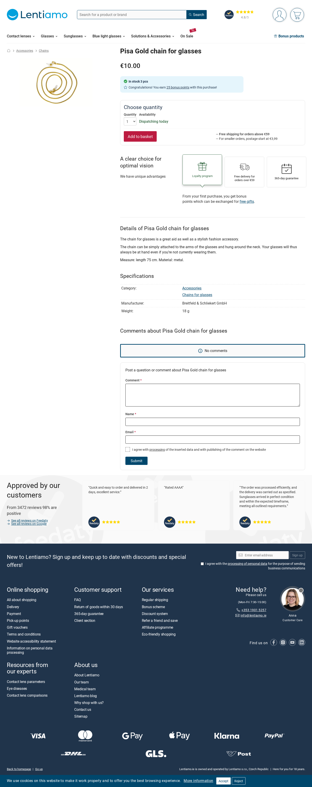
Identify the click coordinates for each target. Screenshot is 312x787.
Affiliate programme (157, 627)
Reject (238, 781)
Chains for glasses (197, 294)
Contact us (82, 709)
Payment (14, 613)
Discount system (155, 613)
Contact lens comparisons (27, 695)
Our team (81, 681)
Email (130, 432)
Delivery (13, 606)
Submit (136, 460)
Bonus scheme (153, 606)
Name (130, 414)
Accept (223, 781)
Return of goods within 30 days (98, 606)
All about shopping (21, 599)
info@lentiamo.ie (253, 615)
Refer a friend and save (160, 620)
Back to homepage (19, 769)
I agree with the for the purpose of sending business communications (255, 565)
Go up (39, 769)
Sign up (297, 555)
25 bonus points (178, 87)
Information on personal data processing (29, 650)
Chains (44, 50)
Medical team (84, 688)
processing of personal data (247, 563)
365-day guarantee (88, 613)
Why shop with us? (89, 702)
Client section (84, 620)
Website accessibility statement (31, 641)
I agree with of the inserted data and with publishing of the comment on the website (199, 449)
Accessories (24, 50)
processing (157, 449)
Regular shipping (155, 599)
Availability (147, 114)
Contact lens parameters (26, 681)
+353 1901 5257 (253, 610)
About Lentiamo (86, 675)
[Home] (9, 50)
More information (198, 780)
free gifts (247, 201)
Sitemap (80, 716)
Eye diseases (17, 688)
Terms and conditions (24, 634)
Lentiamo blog (85, 695)
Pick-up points (18, 620)
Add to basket (140, 136)
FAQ (77, 599)
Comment (133, 380)
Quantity (130, 114)
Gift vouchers (17, 627)
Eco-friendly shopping (159, 634)
